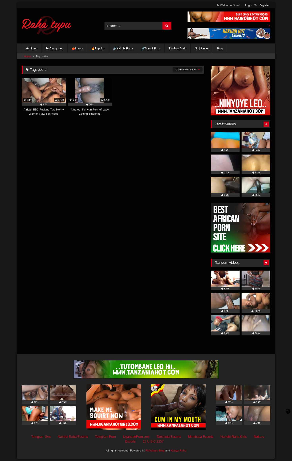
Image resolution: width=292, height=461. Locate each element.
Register (264, 5)
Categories (56, 48)
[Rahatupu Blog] (46, 26)
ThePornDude (177, 48)
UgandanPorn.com (136, 436)
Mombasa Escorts (200, 436)
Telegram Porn (105, 436)
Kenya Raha (178, 450)
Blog (220, 48)
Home (33, 48)
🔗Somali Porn (150, 48)
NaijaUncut (202, 48)
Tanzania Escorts (169, 436)
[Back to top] (279, 449)
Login (248, 5)
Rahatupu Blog (155, 450)
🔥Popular (97, 48)
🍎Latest (77, 48)
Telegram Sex (41, 436)
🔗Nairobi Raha (123, 48)
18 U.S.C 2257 (153, 441)
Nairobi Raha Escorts (73, 436)
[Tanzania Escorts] (240, 114)
